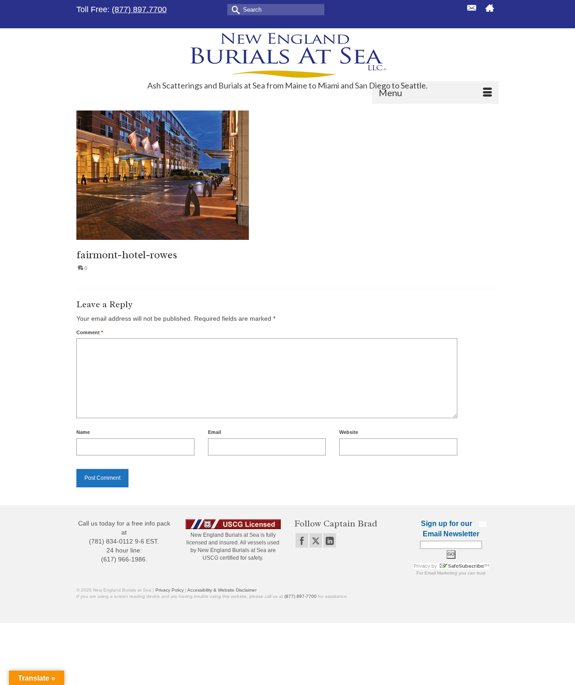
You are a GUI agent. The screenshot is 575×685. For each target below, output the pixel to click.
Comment (89, 332)
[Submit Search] (234, 9)
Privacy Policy (169, 590)
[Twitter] (316, 540)
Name (83, 432)
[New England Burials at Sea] (287, 54)
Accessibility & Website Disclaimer (222, 590)
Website (348, 432)
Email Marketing (441, 572)
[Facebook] (302, 540)
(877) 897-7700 (300, 596)
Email (214, 432)
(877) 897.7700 (139, 9)
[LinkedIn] (329, 540)
